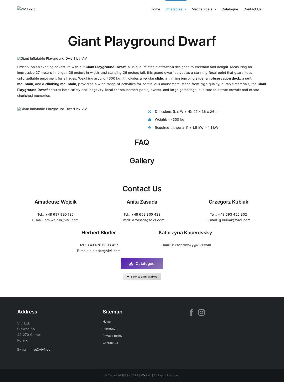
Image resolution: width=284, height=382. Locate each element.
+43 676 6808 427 (102, 245)
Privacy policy (112, 335)
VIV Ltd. (146, 375)
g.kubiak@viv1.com (234, 220)
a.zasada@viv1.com (148, 220)
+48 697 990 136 (59, 214)
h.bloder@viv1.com (104, 251)
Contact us (110, 342)
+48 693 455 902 (232, 214)
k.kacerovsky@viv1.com (191, 245)
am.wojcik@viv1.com (62, 220)
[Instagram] (201, 312)
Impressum (110, 328)
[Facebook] (191, 312)
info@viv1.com (41, 349)
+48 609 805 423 (146, 214)
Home (107, 321)
